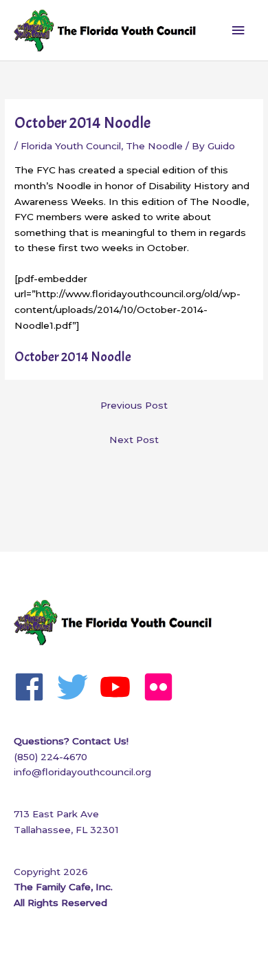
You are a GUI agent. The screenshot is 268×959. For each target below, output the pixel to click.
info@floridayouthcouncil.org (82, 771)
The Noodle (154, 145)
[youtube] (120, 686)
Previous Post (134, 405)
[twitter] (77, 686)
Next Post (134, 439)
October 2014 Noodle (72, 356)
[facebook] (34, 686)
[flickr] (163, 686)
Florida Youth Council (71, 145)
